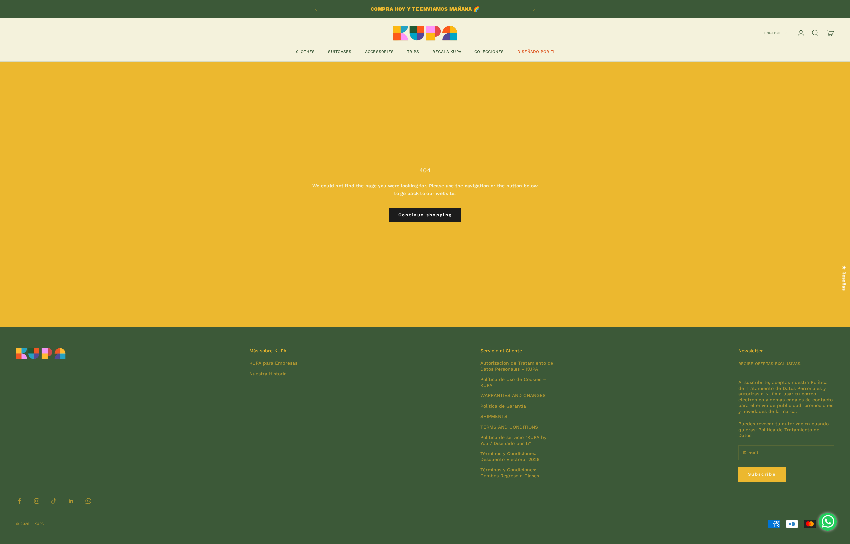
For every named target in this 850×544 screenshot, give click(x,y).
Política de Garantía (503, 406)
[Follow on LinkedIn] (71, 501)
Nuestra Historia (268, 373)
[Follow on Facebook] (19, 501)
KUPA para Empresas (273, 363)
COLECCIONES (489, 51)
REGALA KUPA (446, 51)
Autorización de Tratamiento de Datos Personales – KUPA (516, 366)
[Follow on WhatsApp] (88, 501)
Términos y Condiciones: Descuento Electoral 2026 (510, 456)
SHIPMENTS (493, 416)
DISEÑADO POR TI (535, 51)
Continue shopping (425, 214)
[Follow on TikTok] (53, 501)
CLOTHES (305, 51)
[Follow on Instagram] (36, 501)
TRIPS (413, 51)
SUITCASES (339, 51)
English (772, 33)
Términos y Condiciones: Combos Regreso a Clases (509, 472)
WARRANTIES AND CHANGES (513, 395)
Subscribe (762, 474)
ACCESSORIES (379, 51)
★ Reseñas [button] (844, 278)
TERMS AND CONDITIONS (509, 427)
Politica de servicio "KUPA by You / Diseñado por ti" (513, 440)
